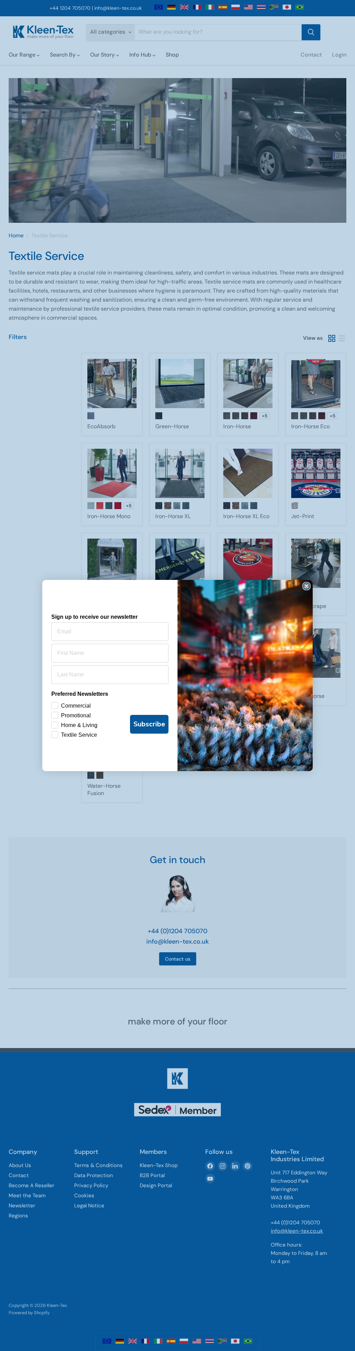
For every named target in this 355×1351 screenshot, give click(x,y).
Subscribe (149, 724)
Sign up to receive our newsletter (94, 617)
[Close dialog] (306, 586)
